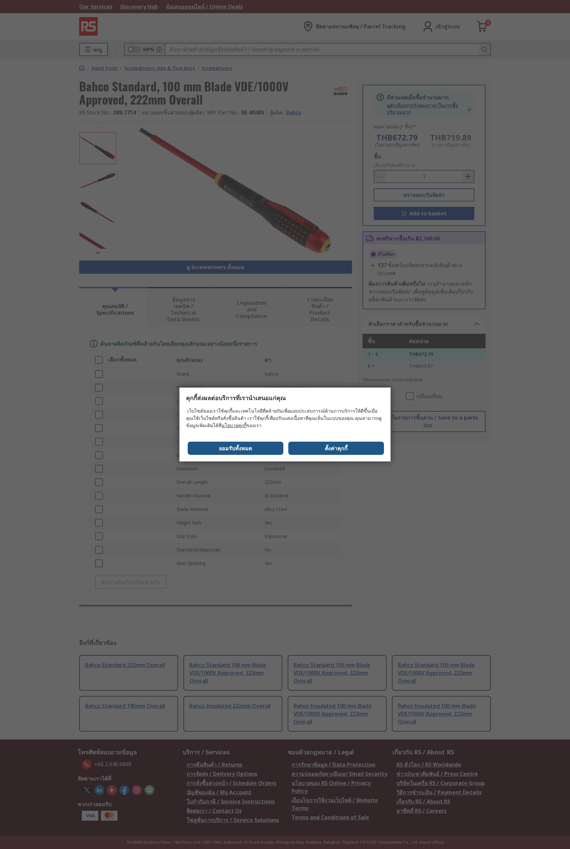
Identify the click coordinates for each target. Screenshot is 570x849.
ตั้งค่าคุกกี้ (336, 448)
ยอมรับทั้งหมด (235, 448)
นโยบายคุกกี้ (233, 425)
